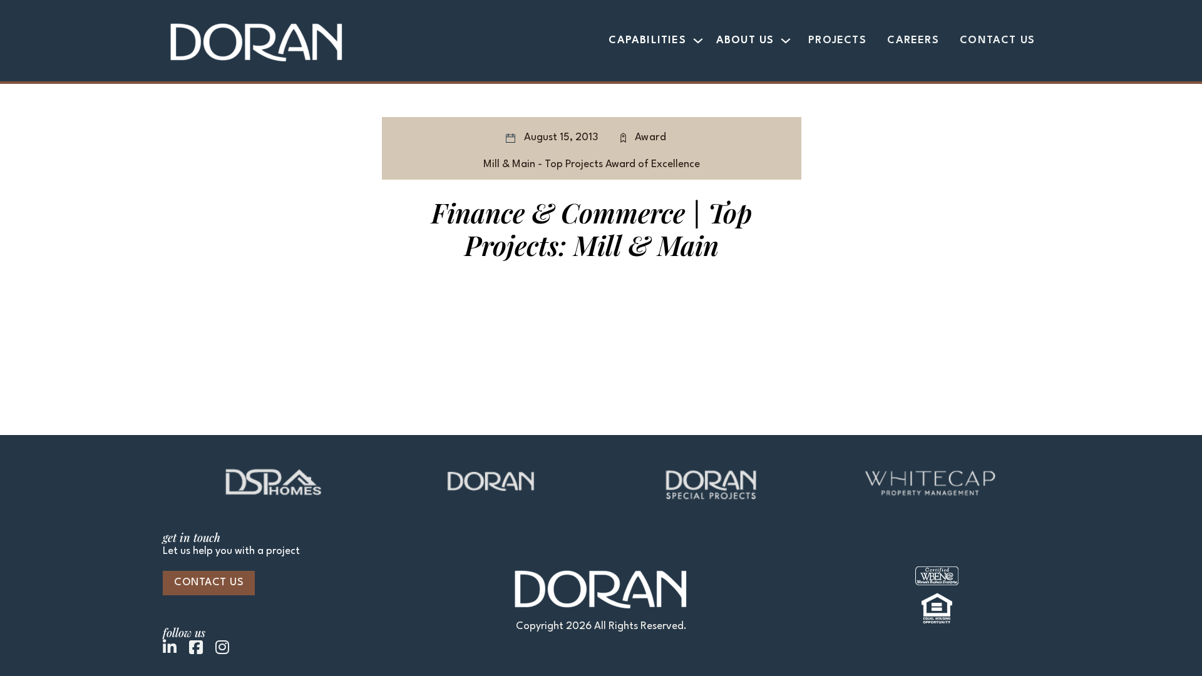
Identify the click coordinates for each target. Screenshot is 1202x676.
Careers (912, 40)
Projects (837, 40)
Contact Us (997, 40)
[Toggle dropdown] (698, 40)
